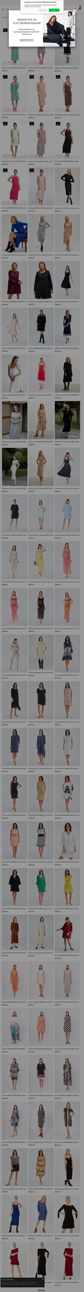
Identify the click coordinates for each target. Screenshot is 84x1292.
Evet (54, 10)
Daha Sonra (43, 10)
